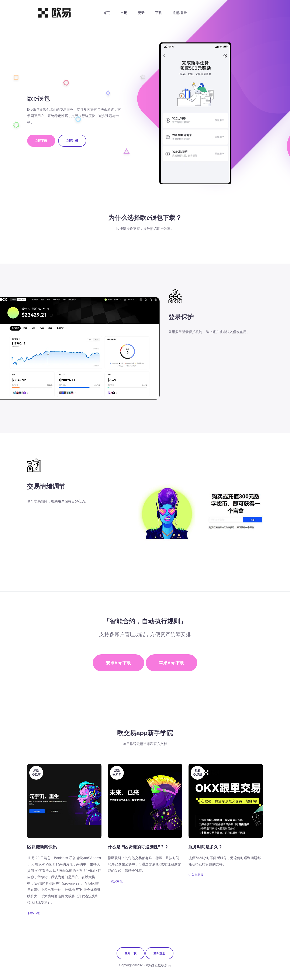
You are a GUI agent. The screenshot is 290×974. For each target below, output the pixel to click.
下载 (158, 13)
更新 (141, 13)
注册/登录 (180, 13)
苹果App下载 (171, 663)
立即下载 (41, 140)
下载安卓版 (115, 881)
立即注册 (72, 140)
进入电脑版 (196, 875)
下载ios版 (33, 913)
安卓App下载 (118, 663)
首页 (106, 13)
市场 (123, 13)
